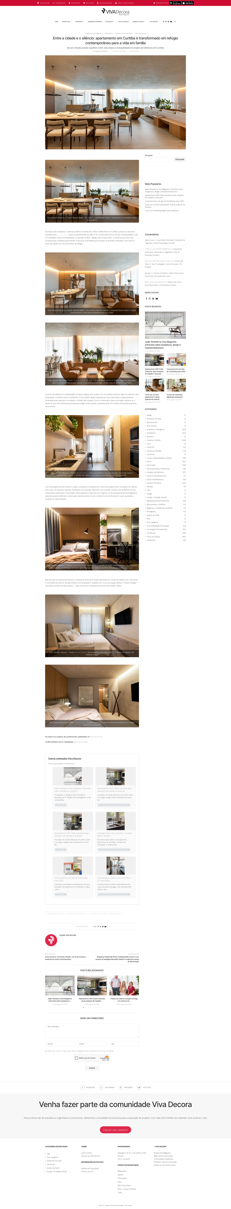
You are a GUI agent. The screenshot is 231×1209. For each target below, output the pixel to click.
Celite (120, 1192)
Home (56, 21)
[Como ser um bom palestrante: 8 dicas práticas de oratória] (154, 385)
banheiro (166, 436)
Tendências (79, 21)
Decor (166, 461)
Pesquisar (149, 155)
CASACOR (166, 447)
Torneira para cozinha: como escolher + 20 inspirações (114, 879)
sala (166, 518)
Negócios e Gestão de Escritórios (166, 508)
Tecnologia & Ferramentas (166, 529)
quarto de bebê (166, 515)
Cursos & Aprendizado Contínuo (166, 458)
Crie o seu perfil (124, 1159)
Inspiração (75, 3)
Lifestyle (166, 486)
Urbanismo (166, 540)
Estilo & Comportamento (166, 476)
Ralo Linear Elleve (124, 1185)
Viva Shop (90, 3)
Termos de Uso (87, 1171)
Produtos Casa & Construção (165, 1162)
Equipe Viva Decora (101, 51)
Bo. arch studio (63, 234)
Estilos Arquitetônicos (166, 479)
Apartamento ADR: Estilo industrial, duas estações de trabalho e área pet (114, 789)
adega (166, 415)
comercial (166, 454)
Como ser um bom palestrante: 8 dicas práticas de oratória (152, 397)
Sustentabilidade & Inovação (166, 526)
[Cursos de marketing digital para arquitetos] (176, 385)
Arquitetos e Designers (166, 429)
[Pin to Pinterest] (103, 926)
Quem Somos (86, 1153)
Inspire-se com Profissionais (165, 1165)
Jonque (147, 273)
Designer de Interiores (95, 21)
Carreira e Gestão (138, 21)
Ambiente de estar (166, 419)
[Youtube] (171, 21)
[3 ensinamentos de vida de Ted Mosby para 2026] (176, 359)
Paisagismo (166, 511)
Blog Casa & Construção (163, 1156)
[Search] (175, 21)
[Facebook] (163, 21)
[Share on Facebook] (98, 926)
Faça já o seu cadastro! (115, 1129)
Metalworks (122, 1171)
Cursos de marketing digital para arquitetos (162, 210)
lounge (166, 494)
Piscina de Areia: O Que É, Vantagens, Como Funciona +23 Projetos (164, 264)
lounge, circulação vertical (166, 497)
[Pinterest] (168, 21)
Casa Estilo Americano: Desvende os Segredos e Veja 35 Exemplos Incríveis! (163, 252)
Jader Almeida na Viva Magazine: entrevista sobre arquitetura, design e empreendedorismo (73, 789)
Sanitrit (120, 1175)
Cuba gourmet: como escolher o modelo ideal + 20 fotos (114, 834)
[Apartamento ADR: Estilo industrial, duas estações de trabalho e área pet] (92, 985)
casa (166, 443)
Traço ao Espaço (123, 21)
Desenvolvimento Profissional (166, 469)
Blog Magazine (106, 3)
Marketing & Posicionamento (166, 501)
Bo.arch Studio (79, 380)
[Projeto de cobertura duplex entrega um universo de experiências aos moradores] (124, 985)
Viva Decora (45, 3)
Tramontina (122, 1178)
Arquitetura (66, 21)
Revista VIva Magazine (162, 1153)
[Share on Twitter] (100, 926)
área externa (166, 426)
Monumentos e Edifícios (166, 504)
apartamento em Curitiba (55, 913)
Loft (166, 490)
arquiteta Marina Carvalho (77, 913)
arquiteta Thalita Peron (98, 913)
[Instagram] (165, 21)
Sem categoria (166, 522)
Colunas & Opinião (166, 451)
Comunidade (60, 3)
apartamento (166, 422)
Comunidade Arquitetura (163, 1159)
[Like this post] (95, 926)
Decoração (109, 21)
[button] (48, 992)
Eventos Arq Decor (166, 483)
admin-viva (149, 240)
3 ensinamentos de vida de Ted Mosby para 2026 (71, 879)
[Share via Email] (105, 926)
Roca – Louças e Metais (127, 1189)
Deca (120, 1182)
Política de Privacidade (90, 1168)
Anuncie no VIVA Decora (90, 1156)
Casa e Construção (126, 3)
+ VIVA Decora (153, 21)
